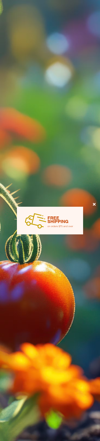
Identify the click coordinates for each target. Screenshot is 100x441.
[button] (94, 204)
